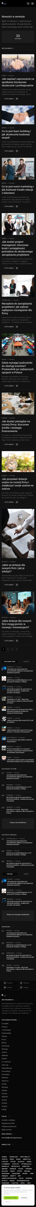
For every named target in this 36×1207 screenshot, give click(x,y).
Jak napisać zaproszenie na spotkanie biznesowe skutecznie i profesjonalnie (18, 82)
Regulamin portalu (8, 1123)
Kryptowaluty (12, 738)
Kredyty (4, 1103)
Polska (8, 965)
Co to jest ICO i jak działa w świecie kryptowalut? (19, 741)
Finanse (4, 418)
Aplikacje (10, 667)
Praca (4, 1039)
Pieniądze (5, 1176)
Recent (26, 874)
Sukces (12, 1181)
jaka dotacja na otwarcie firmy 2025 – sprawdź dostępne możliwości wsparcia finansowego (20, 711)
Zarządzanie (16, 1174)
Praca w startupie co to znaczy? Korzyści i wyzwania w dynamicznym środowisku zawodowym (20, 751)
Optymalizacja (11, 839)
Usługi (4, 359)
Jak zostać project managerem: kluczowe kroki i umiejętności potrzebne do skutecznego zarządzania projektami (17, 248)
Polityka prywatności (9, 1126)
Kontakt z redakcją (8, 1120)
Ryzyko (4, 1100)
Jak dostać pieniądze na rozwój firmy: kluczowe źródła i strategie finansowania (16, 426)
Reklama (5, 1097)
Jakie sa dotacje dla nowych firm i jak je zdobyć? (13, 568)
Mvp (19, 1176)
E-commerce (6, 1062)
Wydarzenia (5, 1174)
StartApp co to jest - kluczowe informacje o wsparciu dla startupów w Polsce (20, 701)
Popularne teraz (9, 662)
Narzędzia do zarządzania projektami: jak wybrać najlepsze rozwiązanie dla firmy (17, 308)
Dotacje (4, 562)
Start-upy (5, 1065)
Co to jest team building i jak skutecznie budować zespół (16, 134)
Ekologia (5, 1087)
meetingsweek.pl (7, 48)
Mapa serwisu (7, 1130)
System (8, 773)
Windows (9, 861)
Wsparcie (10, 697)
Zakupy (4, 1090)
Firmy (32, 1174)
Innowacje (5, 1166)
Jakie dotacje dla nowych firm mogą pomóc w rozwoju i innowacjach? (16, 624)
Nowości (26, 662)
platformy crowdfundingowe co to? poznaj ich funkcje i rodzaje (19, 681)
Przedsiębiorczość (23, 1181)
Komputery (10, 953)
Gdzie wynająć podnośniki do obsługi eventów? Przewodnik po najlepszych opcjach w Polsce (18, 367)
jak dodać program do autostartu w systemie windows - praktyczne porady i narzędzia (19, 691)
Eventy (4, 183)
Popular (9, 874)
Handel (4, 1058)
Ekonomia (9, 785)
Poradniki (10, 687)
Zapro (4, 76)
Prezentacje (6, 1071)
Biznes (4, 128)
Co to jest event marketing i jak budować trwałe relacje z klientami (18, 190)
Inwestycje (5, 1046)
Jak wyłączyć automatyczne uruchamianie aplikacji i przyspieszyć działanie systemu (20, 671)
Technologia (6, 300)
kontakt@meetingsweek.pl (12, 1138)
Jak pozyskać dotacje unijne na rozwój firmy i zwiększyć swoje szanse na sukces (18, 484)
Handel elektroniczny (9, 1178)
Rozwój (4, 476)
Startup (10, 747)
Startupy (5, 1049)
